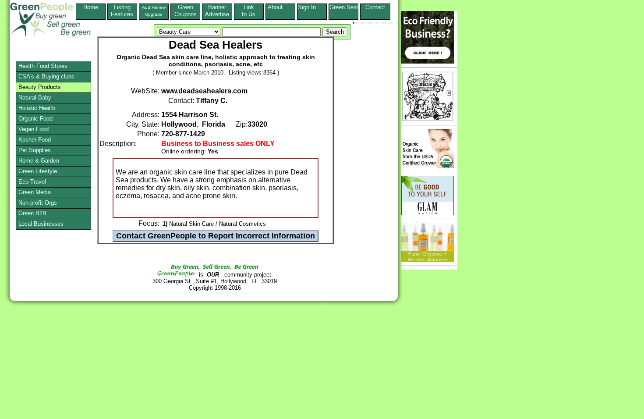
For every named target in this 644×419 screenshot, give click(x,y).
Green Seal (343, 7)
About (280, 7)
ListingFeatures (122, 11)
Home (90, 7)
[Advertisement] (41, 322)
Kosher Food (34, 139)
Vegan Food (33, 129)
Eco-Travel (32, 181)
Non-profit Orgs (37, 202)
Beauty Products (39, 87)
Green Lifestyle (37, 171)
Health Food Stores (42, 66)
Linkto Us (248, 11)
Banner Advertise (217, 11)
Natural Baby (34, 97)
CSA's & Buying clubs (46, 76)
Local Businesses (41, 223)
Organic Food (35, 118)
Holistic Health (36, 108)
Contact (375, 11)
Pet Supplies (34, 150)
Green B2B (32, 213)
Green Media (34, 192)
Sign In (312, 7)
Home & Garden (38, 160)
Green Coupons (185, 11)
